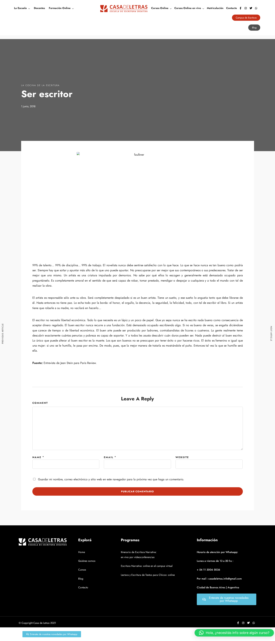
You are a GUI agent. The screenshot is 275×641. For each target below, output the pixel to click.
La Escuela (20, 8)
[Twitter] (250, 8)
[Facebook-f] (240, 8)
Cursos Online (159, 8)
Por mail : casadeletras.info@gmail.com (219, 578)
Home (81, 552)
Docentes (39, 8)
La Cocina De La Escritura (40, 85)
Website (182, 457)
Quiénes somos (86, 561)
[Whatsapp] (256, 8)
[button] (234, 633)
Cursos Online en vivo (187, 8)
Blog (80, 578)
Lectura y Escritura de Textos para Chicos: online (148, 575)
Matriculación (215, 8)
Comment (40, 403)
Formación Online (60, 8)
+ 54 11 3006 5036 (208, 570)
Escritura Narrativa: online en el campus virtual (146, 566)
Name (36, 457)
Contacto (231, 8)
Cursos (82, 570)
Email (108, 457)
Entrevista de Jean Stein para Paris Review (70, 363)
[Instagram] (245, 8)
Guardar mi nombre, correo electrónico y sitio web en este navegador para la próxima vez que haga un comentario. (111, 479)
